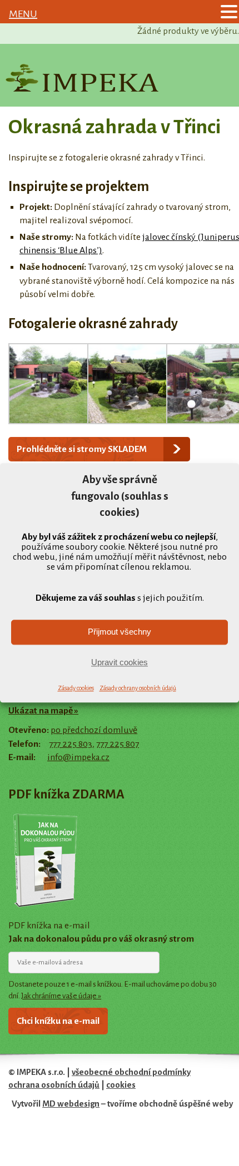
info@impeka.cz (78, 757)
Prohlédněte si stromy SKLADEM (82, 449)
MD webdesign (70, 1103)
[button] (229, 13)
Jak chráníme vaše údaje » (61, 996)
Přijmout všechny (119, 632)
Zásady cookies (76, 688)
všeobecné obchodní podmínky (131, 1072)
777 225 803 (70, 744)
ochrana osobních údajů (53, 1084)
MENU (23, 13)
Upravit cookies (119, 662)
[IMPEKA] (82, 78)
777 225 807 (117, 744)
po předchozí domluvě (94, 730)
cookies (121, 1084)
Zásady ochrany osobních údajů (137, 688)
